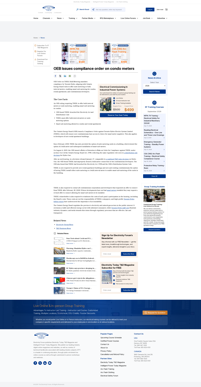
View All (154, 176)
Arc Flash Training (107, 369)
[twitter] (60, 76)
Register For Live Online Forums (41, 53)
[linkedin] (65, 76)
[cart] (166, 10)
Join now (160, 9)
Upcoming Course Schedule (111, 338)
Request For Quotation (156, 313)
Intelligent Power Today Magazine (103, 2)
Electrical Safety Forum (109, 376)
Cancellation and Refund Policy (112, 354)
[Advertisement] (96, 180)
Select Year (154, 82)
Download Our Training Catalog (42, 61)
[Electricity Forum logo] (48, 8)
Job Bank (146, 18)
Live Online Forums (128, 18)
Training (72, 18)
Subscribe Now (128, 254)
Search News (154, 92)
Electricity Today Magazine (82, 2)
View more (69, 243)
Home (36, 18)
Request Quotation (154, 229)
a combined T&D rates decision (117, 159)
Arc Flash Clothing (122, 2)
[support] (70, 76)
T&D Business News (63, 228)
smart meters (111, 190)
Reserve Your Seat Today (118, 115)
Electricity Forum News (64, 225)
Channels (46, 18)
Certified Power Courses (109, 341)
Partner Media (87, 18)
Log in (150, 9)
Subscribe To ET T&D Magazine (43, 46)
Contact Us (104, 344)
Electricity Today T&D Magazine (112, 362)
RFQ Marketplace (107, 18)
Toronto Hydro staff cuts (120, 208)
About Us (104, 348)
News (59, 18)
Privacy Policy (105, 351)
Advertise (161, 18)
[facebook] (55, 76)
